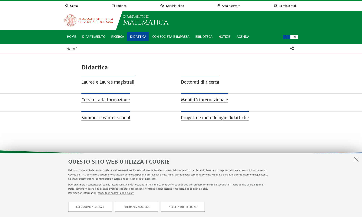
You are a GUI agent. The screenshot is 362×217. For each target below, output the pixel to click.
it (286, 37)
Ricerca (117, 36)
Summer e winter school (105, 117)
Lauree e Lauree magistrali (107, 82)
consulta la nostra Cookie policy (116, 193)
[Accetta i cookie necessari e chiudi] (356, 159)
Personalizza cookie (136, 207)
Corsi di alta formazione (105, 99)
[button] (292, 48)
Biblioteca (203, 36)
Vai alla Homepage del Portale (88, 20)
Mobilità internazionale (204, 99)
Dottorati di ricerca (200, 82)
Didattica (138, 36)
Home (71, 36)
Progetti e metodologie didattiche (215, 117)
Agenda (243, 36)
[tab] (286, 36)
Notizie (225, 36)
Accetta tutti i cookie (183, 207)
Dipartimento (93, 36)
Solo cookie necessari (90, 207)
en (294, 37)
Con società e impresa (170, 36)
